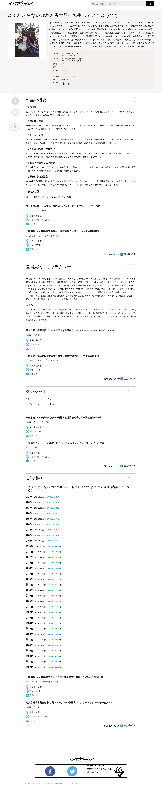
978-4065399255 (54, 640)
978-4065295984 (54, 568)
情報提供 (49, 783)
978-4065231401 (53, 524)
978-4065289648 (54, 563)
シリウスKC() (68, 76)
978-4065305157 (54, 574)
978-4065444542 (54, 667)
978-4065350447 (54, 607)
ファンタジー (66, 70)
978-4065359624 (54, 612)
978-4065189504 (53, 497)
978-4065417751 (54, 651)
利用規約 (58, 783)
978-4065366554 (54, 618)
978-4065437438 (54, 662)
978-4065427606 (54, 656)
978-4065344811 (54, 601)
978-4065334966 (54, 596)
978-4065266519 (54, 546)
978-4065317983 (54, 585)
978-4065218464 (53, 513)
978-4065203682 (53, 502)
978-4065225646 (53, 519)
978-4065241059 (53, 530)
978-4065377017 (54, 623)
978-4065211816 (53, 508)
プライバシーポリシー (73, 783)
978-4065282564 (54, 557)
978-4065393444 (54, 634)
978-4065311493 (54, 579)
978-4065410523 (54, 645)
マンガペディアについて (34, 783)
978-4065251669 (53, 535)
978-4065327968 (54, 590)
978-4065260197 (53, 541)
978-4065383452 (54, 629)
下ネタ (64, 73)
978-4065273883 (54, 552)
